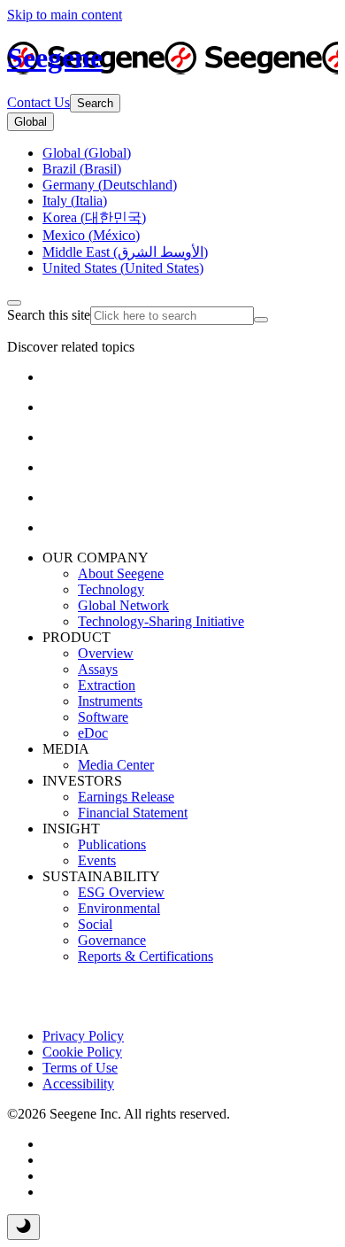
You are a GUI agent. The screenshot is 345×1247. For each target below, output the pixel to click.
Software (103, 716)
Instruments (110, 701)
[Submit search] (261, 319)
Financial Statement (133, 812)
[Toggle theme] (23, 1227)
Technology (111, 589)
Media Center (116, 764)
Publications (112, 844)
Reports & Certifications (145, 956)
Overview (106, 653)
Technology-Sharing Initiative (161, 621)
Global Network (123, 605)
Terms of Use (80, 1067)
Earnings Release (126, 796)
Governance (112, 940)
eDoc (93, 732)
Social (95, 924)
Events (97, 860)
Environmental (119, 908)
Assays (98, 669)
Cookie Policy (82, 1051)
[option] (86, 152)
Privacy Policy (83, 1035)
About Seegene (121, 573)
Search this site (48, 314)
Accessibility (78, 1083)
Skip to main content (64, 14)
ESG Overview (121, 892)
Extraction (106, 685)
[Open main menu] (14, 303)
